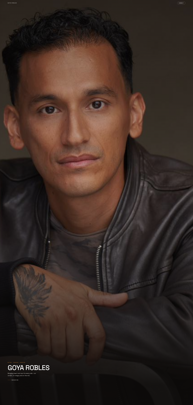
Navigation (15, 380)
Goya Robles (12, 3)
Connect (181, 3)
